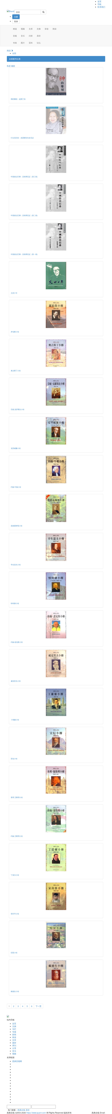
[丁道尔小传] (56, 857)
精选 (15, 28)
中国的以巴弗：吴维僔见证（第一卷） (25, 254)
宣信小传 (14, 758)
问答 (31, 35)
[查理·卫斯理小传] (56, 780)
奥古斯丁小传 (16, 370)
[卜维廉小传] (56, 702)
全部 (14, 53)
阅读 (54, 28)
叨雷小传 (14, 952)
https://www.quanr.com (36, 1112)
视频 (23, 28)
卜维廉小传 (15, 719)
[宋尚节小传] (56, 896)
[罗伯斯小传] (56, 314)
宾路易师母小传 (16, 525)
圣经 (39, 35)
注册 (16, 16)
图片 (23, 42)
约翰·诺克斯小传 (17, 642)
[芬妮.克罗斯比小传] (56, 392)
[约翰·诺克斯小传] (56, 624)
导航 (99, 4)
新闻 (14, 1034)
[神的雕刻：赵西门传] (56, 81)
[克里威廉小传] (56, 431)
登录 (16, 21)
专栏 (14, 1029)
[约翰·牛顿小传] (56, 469)
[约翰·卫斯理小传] (56, 818)
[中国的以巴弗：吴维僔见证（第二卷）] (56, 198)
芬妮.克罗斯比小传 (17, 409)
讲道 (46, 28)
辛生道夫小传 (16, 564)
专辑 (15, 42)
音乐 (23, 35)
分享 (14, 1048)
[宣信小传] (56, 741)
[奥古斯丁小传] (56, 353)
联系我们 (101, 6)
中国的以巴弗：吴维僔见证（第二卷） (25, 215)
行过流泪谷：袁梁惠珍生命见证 (22, 137)
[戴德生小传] (56, 974)
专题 (14, 1031)
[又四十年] (56, 275)
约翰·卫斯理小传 (17, 836)
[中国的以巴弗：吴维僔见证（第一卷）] (56, 237)
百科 (31, 42)
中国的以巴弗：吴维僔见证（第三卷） (25, 176)
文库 (31, 28)
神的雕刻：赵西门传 (18, 99)
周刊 (14, 1045)
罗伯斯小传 (15, 331)
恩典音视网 (17, 1061)
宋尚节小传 (15, 913)
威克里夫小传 (16, 681)
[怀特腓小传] (56, 586)
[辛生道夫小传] (56, 547)
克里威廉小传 (16, 448)
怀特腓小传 (15, 603)
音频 (15, 35)
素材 (14, 1042)
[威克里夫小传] (56, 663)
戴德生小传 (15, 991)
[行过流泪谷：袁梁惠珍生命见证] (56, 120)
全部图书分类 (14, 59)
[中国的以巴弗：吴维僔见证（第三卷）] (56, 159)
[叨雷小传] (56, 935)
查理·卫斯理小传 (17, 797)
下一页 (38, 1006)
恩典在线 (21, 1110)
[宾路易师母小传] (56, 508)
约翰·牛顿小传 (16, 487)
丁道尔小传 (15, 875)
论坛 (39, 42)
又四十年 (14, 293)
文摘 (39, 28)
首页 (99, 1)
